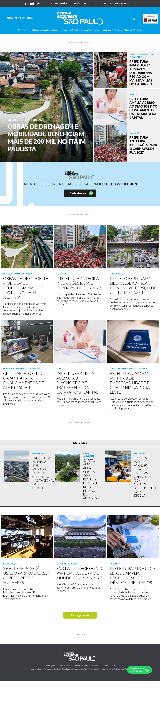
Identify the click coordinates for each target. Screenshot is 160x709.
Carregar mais (80, 615)
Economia (101, 3)
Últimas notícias (60, 3)
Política (88, 3)
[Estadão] (32, 3)
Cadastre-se (78, 193)
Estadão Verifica (119, 3)
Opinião (76, 3)
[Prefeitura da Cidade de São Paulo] (151, 20)
